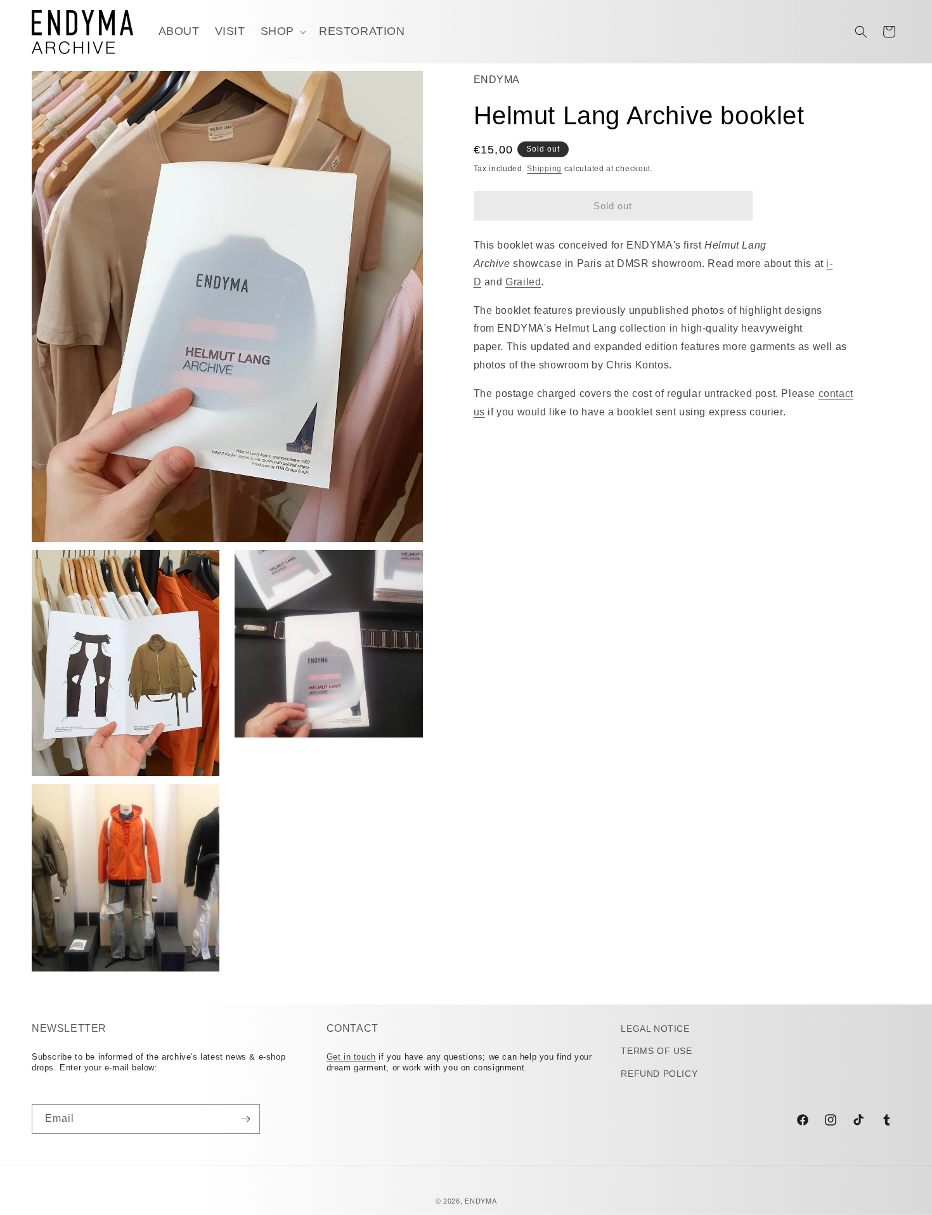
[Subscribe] (245, 1119)
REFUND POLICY (659, 1074)
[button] (282, 31)
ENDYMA (480, 1201)
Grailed (523, 281)
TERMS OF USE (656, 1051)
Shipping (544, 168)
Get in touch (351, 1057)
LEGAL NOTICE (655, 1028)
